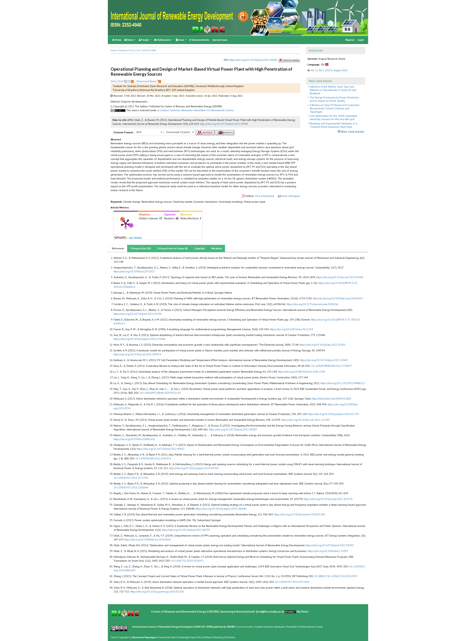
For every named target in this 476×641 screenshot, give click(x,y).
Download (268, 196)
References (118, 248)
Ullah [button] (153, 50)
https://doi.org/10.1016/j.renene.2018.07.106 (299, 514)
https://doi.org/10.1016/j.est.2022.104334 (137, 354)
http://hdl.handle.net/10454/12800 (331, 398)
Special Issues (219, 39)
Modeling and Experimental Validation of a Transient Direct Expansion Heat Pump (333, 125)
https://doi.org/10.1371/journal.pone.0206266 (312, 304)
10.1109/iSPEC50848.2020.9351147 (160, 392)
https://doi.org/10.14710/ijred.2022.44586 (253, 60)
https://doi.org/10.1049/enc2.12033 (328, 551)
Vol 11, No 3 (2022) (139, 50)
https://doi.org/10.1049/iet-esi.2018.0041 (147, 539)
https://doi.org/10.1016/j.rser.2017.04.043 (339, 277)
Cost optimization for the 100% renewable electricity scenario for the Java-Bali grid (333, 117)
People (145, 39)
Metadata (216, 248)
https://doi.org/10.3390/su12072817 (134, 271)
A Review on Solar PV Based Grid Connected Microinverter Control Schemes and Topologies (334, 108)
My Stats (302, 611)
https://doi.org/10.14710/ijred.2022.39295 (330, 545)
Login (361, 39)
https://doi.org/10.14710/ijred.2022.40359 (186, 530)
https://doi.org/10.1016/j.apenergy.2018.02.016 (157, 591)
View (257, 196)
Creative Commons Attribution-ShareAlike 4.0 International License (197, 110)
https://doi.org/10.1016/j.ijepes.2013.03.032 (194, 468)
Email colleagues (290, 196)
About (130, 39)
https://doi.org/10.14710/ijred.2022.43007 (233, 429)
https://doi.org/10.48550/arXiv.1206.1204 (301, 371)
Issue (181, 39)
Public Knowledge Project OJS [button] (186, 637)
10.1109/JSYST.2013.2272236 (131, 477)
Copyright (199, 248)
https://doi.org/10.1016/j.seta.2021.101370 (328, 499)
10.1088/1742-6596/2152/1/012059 (335, 576)
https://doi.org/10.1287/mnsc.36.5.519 (291, 329)
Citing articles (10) (140, 248)
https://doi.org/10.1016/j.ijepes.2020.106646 (221, 508)
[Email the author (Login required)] (129, 81)
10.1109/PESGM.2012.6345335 (153, 458)
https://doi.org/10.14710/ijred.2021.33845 (324, 360)
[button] (112, 106)
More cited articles (352, 131)
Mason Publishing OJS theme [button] (220, 637)
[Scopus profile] (132, 81)
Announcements (200, 39)
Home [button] (114, 50)
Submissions (164, 39)
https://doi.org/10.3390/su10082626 (134, 439)
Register (350, 39)
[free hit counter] (290, 611)
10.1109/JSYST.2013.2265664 (131, 487)
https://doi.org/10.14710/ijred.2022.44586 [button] (224, 123)
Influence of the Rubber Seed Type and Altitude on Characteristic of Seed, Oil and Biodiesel (332, 90)
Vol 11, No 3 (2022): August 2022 (329, 70)
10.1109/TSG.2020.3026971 (187, 560)
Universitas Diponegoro (144, 637)
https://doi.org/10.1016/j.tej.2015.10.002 (322, 344)
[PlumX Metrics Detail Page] (126, 223)
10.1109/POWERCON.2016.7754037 (331, 366)
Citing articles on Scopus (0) (172, 248)
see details (135, 237)
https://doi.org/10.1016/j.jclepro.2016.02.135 (333, 414)
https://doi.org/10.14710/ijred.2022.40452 (161, 448)
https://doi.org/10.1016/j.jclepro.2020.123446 (139, 339)
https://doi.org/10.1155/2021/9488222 (343, 383)
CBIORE (231, 626)
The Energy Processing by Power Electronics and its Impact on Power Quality (334, 99)
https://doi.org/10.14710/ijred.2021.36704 (138, 313)
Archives (123, 50)
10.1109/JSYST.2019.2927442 (292, 582)
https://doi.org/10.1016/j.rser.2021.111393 (306, 419)
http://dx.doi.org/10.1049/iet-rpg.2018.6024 (338, 298)
